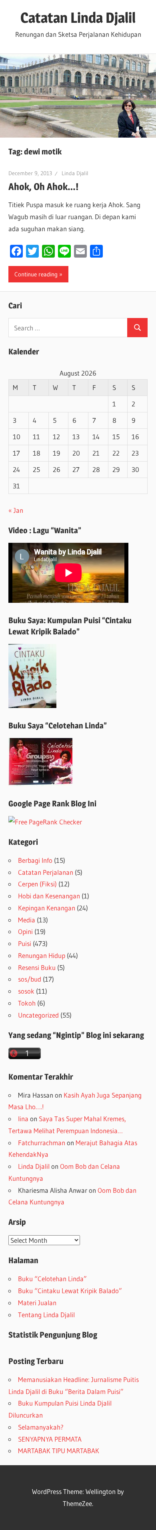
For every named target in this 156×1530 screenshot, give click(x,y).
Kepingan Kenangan (46, 908)
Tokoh (27, 1003)
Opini (25, 931)
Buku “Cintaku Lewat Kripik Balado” (70, 1290)
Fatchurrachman (41, 1142)
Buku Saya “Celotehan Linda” (57, 725)
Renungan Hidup (41, 955)
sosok (26, 991)
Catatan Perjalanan (45, 872)
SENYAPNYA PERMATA (50, 1439)
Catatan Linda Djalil (78, 17)
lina (23, 1118)
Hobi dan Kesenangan (49, 896)
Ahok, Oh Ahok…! (43, 186)
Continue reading (36, 274)
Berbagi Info (35, 860)
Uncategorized (38, 1015)
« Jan (15, 510)
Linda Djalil (75, 173)
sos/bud (29, 979)
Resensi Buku (37, 967)
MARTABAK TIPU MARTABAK (58, 1450)
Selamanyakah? (41, 1427)
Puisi (24, 943)
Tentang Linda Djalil (46, 1314)
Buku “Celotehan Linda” (52, 1278)
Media (26, 920)
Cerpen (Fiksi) (37, 884)
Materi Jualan (37, 1302)
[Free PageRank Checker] (45, 822)
